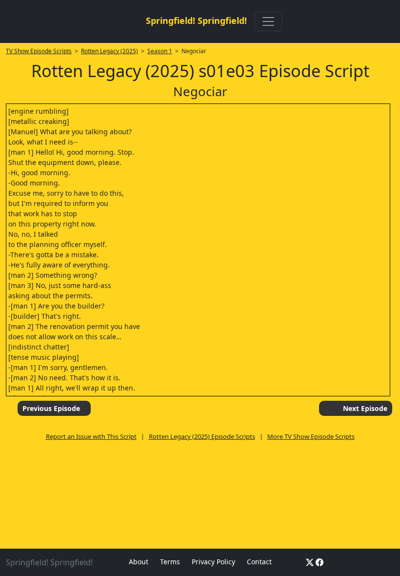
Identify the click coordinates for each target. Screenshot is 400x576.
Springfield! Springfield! (196, 20)
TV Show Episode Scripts (39, 51)
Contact (259, 561)
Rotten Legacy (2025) (109, 51)
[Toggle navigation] (268, 21)
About (138, 561)
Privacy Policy (213, 561)
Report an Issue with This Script (91, 436)
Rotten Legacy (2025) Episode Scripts (202, 436)
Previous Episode (51, 408)
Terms (170, 561)
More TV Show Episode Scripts (311, 436)
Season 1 (159, 51)
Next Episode (365, 408)
